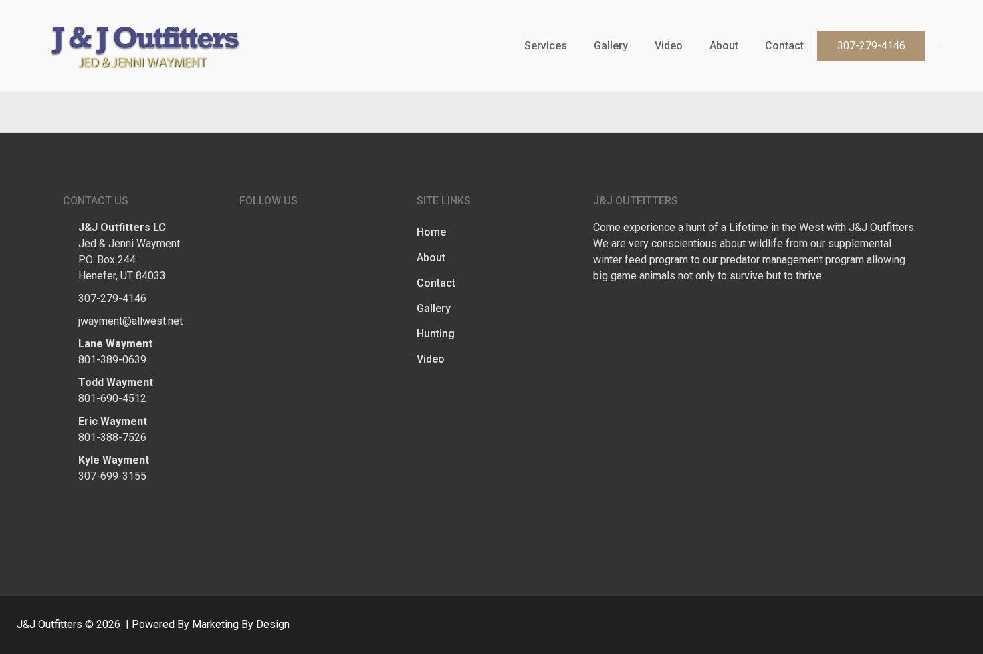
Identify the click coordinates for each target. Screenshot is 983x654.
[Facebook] (926, 112)
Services (545, 45)
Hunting (436, 333)
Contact (784, 45)
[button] (871, 46)
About (723, 45)
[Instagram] (953, 112)
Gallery (611, 45)
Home (431, 232)
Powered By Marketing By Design (211, 624)
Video (669, 45)
